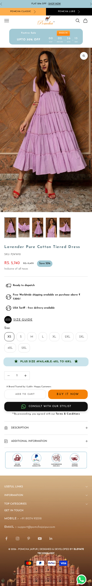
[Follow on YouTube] (40, 538)
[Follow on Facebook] (6, 538)
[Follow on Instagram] (17, 538)
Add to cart (25, 394)
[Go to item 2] (24, 227)
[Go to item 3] (38, 227)
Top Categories (15, 504)
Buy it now (68, 394)
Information (13, 495)
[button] (46, 320)
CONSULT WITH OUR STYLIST (50, 406)
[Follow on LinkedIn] (51, 538)
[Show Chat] (82, 579)
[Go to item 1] (10, 227)
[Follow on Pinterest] (29, 538)
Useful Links (13, 486)
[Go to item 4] (51, 227)
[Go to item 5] (65, 227)
